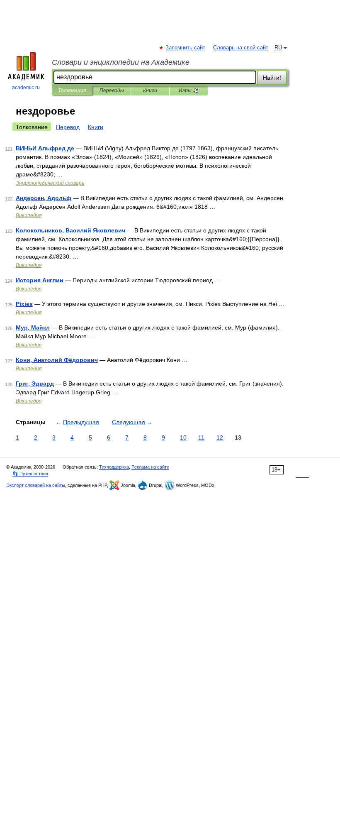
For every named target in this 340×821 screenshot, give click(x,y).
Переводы (112, 90)
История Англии (39, 280)
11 (201, 437)
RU (278, 48)
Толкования (72, 90)
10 (183, 437)
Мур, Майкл (33, 327)
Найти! (272, 77)
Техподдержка (114, 466)
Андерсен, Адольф (43, 198)
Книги (150, 90)
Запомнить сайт (185, 48)
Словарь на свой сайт (240, 48)
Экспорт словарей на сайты (35, 485)
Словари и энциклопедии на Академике (120, 62)
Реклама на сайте (150, 466)
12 (219, 437)
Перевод (68, 127)
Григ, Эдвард (35, 383)
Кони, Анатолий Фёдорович (57, 360)
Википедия (28, 215)
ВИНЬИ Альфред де (45, 148)
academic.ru (26, 87)
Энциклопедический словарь (50, 183)
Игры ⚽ (189, 90)
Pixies (24, 304)
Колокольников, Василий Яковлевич (70, 230)
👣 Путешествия (30, 473)
